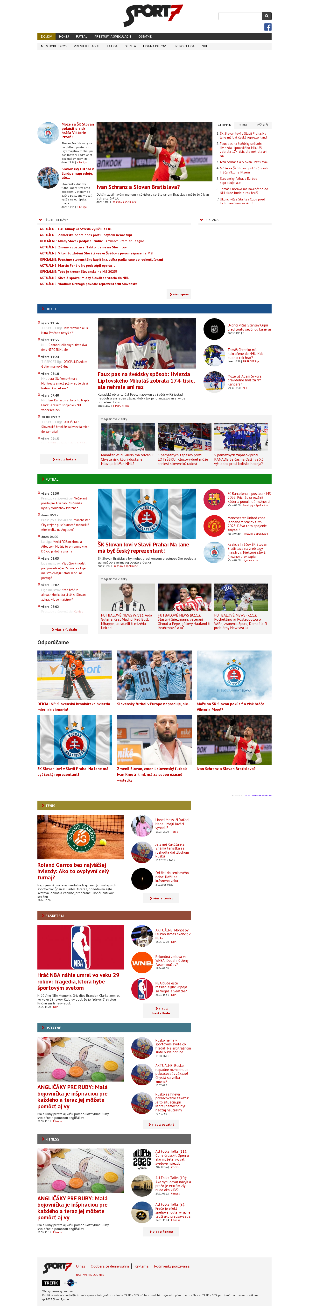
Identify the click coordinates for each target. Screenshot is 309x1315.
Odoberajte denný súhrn (110, 1266)
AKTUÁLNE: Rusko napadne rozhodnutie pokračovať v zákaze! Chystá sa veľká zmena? (172, 1073)
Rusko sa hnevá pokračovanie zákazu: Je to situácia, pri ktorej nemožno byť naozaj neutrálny (172, 1102)
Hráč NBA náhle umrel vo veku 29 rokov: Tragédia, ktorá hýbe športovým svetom (78, 981)
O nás (80, 1266)
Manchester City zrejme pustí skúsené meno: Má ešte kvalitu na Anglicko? (65, 525)
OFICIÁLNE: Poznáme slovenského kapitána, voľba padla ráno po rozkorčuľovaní (101, 259)
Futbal (81, 36)
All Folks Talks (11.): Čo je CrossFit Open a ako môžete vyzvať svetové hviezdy (172, 1157)
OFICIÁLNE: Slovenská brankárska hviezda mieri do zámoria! (65, 427)
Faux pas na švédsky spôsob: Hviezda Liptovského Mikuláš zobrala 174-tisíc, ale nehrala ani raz (243, 149)
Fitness (57, 1121)
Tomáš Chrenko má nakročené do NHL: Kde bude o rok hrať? (244, 191)
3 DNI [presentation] (243, 125)
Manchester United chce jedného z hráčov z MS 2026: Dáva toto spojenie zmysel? (247, 524)
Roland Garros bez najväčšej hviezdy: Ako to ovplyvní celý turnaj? (73, 871)
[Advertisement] (154, 86)
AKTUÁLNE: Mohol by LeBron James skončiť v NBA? (172, 934)
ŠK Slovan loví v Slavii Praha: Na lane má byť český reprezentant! (243, 135)
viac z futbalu (66, 629)
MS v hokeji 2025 (54, 46)
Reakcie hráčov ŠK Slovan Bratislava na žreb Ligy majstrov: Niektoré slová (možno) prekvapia (247, 550)
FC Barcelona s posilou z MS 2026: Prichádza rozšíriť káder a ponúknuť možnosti (249, 497)
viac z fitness (163, 1231)
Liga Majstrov (154, 46)
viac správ (181, 294)
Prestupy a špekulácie (112, 36)
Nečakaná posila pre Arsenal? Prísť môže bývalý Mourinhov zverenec (64, 503)
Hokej (64, 36)
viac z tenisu (163, 898)
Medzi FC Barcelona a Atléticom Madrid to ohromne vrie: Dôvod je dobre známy (64, 546)
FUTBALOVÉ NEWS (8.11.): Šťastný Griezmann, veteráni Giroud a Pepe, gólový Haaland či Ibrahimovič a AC (184, 621)
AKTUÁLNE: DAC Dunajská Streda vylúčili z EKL (76, 229)
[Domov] (153, 15)
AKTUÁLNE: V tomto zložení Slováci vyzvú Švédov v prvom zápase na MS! (96, 253)
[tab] (224, 125)
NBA (55, 1007)
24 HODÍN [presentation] (224, 125)
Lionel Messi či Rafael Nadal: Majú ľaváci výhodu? (172, 823)
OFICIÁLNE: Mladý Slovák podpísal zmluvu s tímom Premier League (92, 241)
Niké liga (82, 162)
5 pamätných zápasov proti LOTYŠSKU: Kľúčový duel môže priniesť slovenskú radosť (183, 459)
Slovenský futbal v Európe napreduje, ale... (78, 173)
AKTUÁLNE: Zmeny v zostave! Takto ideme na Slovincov (83, 247)
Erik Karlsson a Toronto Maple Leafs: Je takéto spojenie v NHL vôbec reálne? (65, 405)
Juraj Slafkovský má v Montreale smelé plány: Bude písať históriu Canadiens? (64, 383)
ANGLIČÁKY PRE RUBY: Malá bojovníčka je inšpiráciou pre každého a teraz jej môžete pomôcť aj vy (72, 1096)
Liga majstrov (250, 560)
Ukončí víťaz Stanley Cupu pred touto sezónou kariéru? (242, 201)
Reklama (141, 1266)
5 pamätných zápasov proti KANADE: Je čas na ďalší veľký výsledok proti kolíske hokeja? (238, 459)
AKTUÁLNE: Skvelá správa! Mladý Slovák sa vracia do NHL (84, 278)
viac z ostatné (163, 1124)
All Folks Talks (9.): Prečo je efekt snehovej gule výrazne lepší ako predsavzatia (172, 1210)
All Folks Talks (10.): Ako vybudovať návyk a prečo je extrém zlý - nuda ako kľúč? (173, 1184)
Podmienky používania (172, 1266)
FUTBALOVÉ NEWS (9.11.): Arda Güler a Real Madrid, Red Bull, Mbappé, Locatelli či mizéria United (126, 621)
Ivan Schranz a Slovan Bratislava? (138, 187)
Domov (46, 36)
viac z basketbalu (161, 1010)
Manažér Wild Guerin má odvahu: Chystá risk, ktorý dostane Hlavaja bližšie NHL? (127, 459)
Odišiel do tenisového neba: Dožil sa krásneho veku (172, 876)
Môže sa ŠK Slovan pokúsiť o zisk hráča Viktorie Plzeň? (78, 130)
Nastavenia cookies (90, 1274)
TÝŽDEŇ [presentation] (262, 125)
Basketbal (55, 916)
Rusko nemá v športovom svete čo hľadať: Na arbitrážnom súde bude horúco (173, 1046)
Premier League (87, 46)
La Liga (112, 46)
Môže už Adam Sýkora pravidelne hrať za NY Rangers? (244, 380)
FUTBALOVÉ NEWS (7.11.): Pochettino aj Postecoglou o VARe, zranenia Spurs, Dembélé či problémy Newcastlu (240, 621)
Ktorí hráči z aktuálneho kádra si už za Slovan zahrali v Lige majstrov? (63, 595)
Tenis (50, 806)
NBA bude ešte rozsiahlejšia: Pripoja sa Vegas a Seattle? (171, 987)
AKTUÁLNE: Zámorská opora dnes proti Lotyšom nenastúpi (86, 235)
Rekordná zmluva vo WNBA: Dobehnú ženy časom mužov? (171, 960)
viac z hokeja (66, 459)
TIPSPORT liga (184, 46)
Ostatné (145, 36)
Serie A (130, 46)
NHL (205, 46)
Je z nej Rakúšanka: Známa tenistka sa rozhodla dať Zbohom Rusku (172, 850)
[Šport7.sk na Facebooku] (268, 27)
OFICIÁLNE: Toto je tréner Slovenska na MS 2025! (78, 271)
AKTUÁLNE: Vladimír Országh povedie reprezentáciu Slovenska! (89, 284)
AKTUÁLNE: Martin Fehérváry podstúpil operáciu (77, 265)
